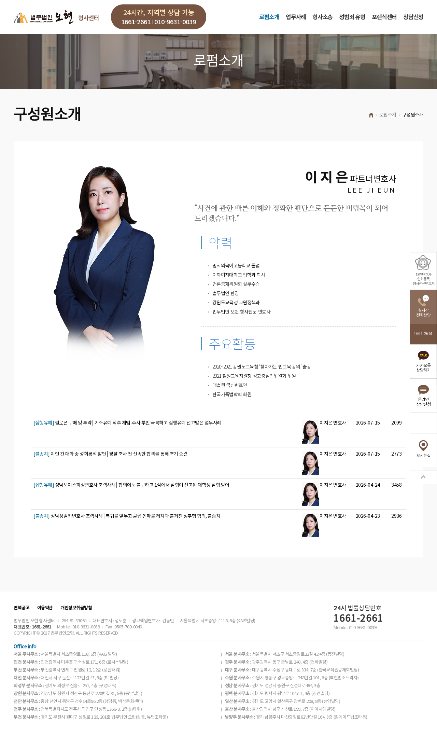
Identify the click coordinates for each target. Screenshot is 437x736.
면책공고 (21, 608)
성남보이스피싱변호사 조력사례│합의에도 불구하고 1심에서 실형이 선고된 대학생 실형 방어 (131, 485)
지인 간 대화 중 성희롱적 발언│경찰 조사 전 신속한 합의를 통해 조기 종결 (110, 454)
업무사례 (296, 17)
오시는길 (423, 456)
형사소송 (322, 17)
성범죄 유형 (352, 17)
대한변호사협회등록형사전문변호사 (423, 279)
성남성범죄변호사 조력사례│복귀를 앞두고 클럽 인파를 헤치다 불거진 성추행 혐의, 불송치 (126, 516)
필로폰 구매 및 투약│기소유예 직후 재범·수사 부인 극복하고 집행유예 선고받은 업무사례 (127, 423)
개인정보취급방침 (76, 608)
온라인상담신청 (423, 402)
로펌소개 (269, 17)
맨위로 (423, 477)
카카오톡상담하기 (423, 368)
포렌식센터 (384, 17)
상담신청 (413, 17)
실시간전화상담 (423, 313)
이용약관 (45, 608)
